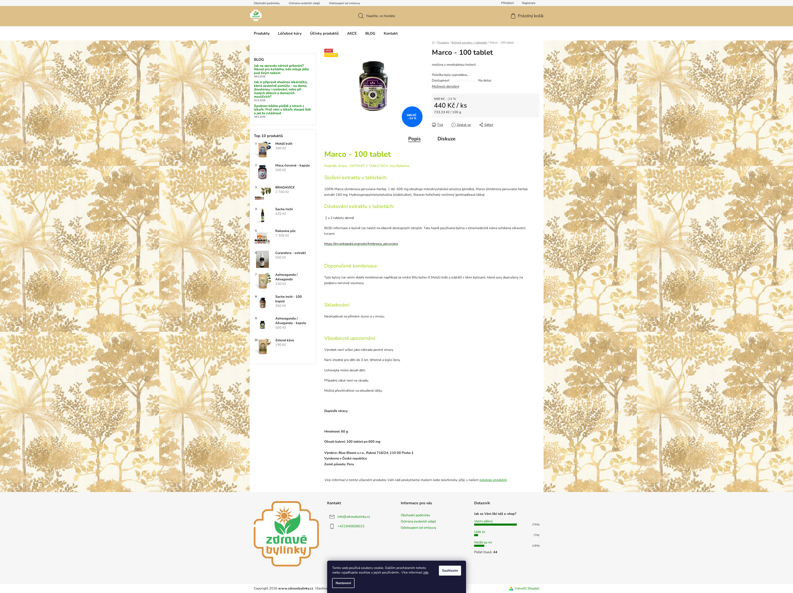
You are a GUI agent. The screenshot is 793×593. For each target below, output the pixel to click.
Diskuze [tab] (446, 138)
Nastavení (343, 583)
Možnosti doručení (445, 86)
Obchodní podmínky (267, 3)
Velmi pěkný (483, 521)
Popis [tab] (414, 138)
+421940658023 (351, 526)
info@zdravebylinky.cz (354, 516)
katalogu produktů (492, 480)
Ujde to (479, 532)
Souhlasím (450, 570)
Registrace (528, 3)
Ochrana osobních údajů (304, 3)
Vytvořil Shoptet (527, 588)
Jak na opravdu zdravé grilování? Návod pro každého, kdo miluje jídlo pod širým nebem (281, 69)
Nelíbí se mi (483, 542)
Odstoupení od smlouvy (344, 3)
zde (425, 572)
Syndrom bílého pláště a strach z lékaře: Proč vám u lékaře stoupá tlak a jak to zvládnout (282, 109)
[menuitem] (262, 33)
